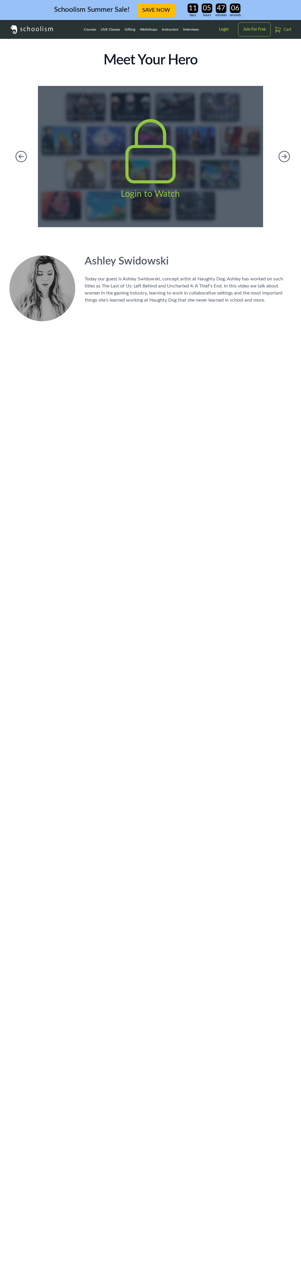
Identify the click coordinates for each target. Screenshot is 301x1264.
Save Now (156, 10)
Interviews (191, 29)
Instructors (170, 29)
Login (224, 29)
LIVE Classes (110, 29)
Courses (90, 29)
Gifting (130, 29)
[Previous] (21, 156)
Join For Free (254, 29)
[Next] (284, 156)
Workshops (148, 29)
